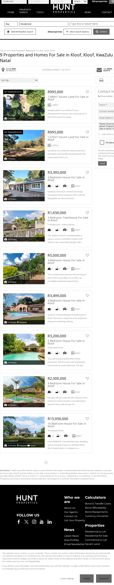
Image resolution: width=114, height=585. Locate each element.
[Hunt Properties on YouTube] (42, 522)
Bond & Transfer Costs (98, 503)
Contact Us (70, 516)
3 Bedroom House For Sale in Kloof (66, 342)
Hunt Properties (18, 50)
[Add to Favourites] (87, 91)
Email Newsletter (74, 544)
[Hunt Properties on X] (26, 522)
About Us (69, 508)
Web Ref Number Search (22, 31)
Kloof (46, 50)
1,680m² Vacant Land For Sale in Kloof (68, 98)
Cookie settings (67, 578)
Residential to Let (95, 531)
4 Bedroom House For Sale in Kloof (66, 178)
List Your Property (74, 520)
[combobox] (17, 80)
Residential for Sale (96, 535)
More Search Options (79, 31)
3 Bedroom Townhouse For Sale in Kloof (68, 219)
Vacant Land (92, 544)
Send (102, 163)
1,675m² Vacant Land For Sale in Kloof (68, 138)
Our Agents (71, 512)
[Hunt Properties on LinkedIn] (50, 522)
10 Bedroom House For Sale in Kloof (67, 425)
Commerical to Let (96, 539)
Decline (86, 578)
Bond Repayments (96, 512)
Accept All (104, 578)
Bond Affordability (95, 507)
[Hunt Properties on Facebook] (19, 522)
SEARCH (103, 31)
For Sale (39, 50)
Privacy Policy (34, 561)
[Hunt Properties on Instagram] (34, 522)
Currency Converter (96, 516)
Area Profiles (71, 540)
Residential (30, 50)
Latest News (71, 535)
